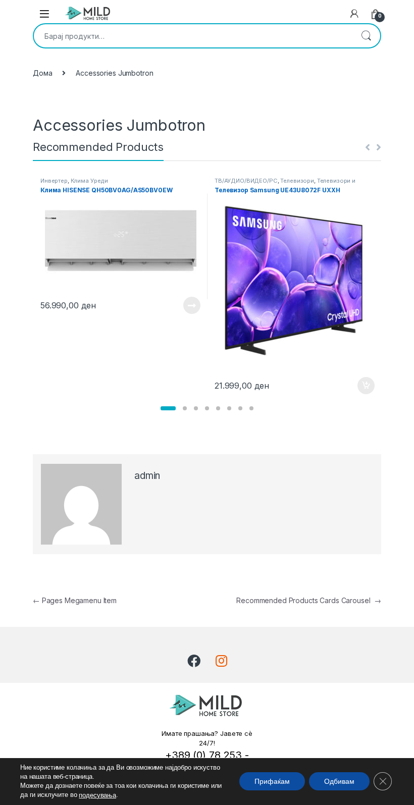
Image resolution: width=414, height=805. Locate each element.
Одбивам (339, 782)
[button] (168, 408)
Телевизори (297, 180)
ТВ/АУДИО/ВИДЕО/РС (246, 180)
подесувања (97, 795)
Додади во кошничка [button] (358, 385)
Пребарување (366, 35)
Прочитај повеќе (184, 305)
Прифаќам (272, 782)
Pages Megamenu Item (75, 600)
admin (147, 475)
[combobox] (193, 35)
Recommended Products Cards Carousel (308, 600)
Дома (42, 73)
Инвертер (54, 180)
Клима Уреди (89, 180)
